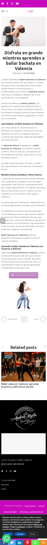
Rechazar (20, 534)
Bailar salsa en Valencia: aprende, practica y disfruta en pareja (20, 385)
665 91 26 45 (7, 464)
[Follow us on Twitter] (2, 3)
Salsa (3, 489)
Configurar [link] (20, 527)
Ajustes (32, 534)
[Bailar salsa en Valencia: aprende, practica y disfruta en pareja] (23, 367)
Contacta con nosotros (25, 275)
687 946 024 (19, 464)
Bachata (5, 484)
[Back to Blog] (23, 319)
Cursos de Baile (8, 480)
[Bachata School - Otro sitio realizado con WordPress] (30, 11)
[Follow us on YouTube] (17, 3)
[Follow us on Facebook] (7, 3)
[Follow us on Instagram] (12, 3)
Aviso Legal (30, 506)
